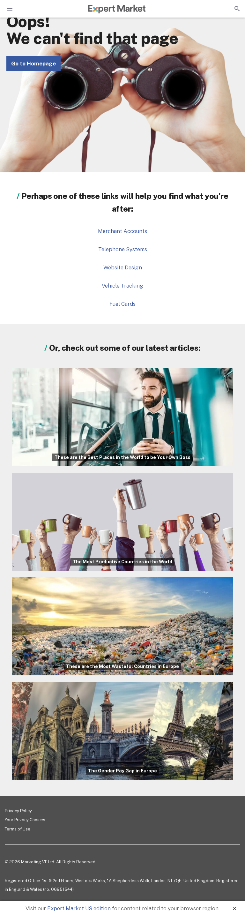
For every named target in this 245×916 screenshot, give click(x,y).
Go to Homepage (33, 63)
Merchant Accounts (122, 231)
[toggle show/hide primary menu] (9, 8)
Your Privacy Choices (25, 819)
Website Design (122, 267)
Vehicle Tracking (122, 285)
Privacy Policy (18, 810)
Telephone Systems (122, 249)
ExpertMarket (116, 8)
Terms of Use (17, 829)
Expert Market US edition (79, 908)
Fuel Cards (122, 304)
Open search (236, 8)
